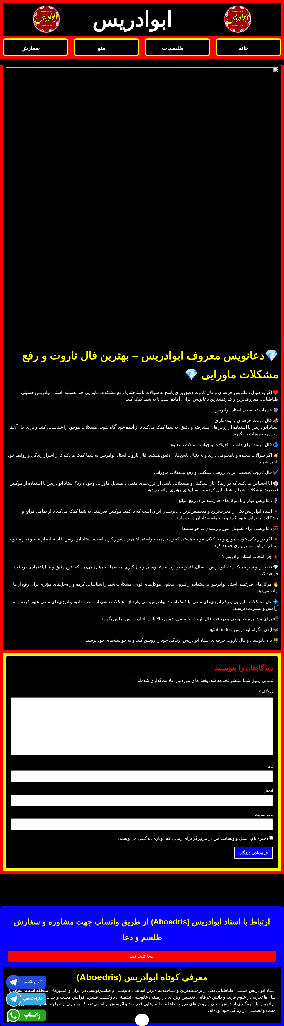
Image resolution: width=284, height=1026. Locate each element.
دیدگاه (266, 692)
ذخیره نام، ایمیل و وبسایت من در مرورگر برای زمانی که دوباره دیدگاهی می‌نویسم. (193, 838)
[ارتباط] (62, 888)
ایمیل (268, 790)
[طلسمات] (201, 47)
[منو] (130, 47)
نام (270, 766)
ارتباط (34, 889)
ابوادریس (133, 19)
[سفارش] (59, 47)
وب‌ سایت (264, 814)
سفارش (30, 48)
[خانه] (272, 47)
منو (101, 48)
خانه (243, 48)
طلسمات (173, 48)
